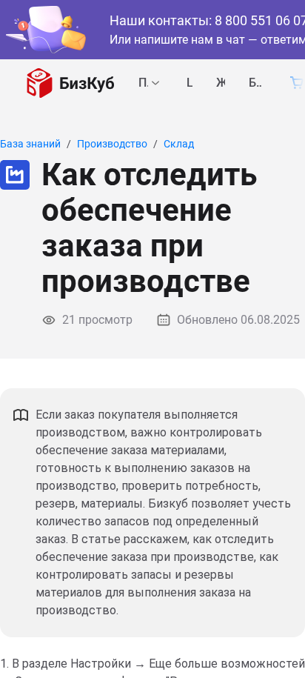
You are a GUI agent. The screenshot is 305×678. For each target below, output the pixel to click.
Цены (189, 84)
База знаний (255, 84)
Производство (112, 144)
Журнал (220, 84)
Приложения (143, 84)
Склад (179, 144)
